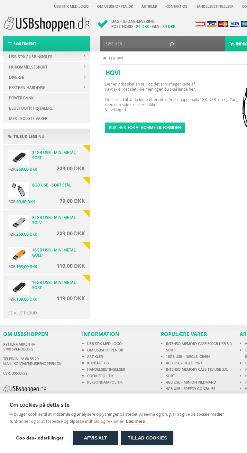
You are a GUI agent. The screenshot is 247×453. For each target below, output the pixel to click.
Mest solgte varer (28, 118)
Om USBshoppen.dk (114, 6)
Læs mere (135, 421)
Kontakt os (175, 6)
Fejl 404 (116, 58)
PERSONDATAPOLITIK (105, 382)
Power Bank (21, 97)
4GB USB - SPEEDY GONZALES (190, 388)
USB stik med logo (70, 6)
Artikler (148, 6)
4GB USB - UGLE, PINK (184, 362)
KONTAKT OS (98, 362)
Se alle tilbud (22, 312)
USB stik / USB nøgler (30, 56)
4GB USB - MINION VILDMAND (191, 382)
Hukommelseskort (28, 66)
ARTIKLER (95, 356)
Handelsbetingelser (213, 6)
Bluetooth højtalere (31, 108)
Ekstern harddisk (27, 87)
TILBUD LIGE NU (28, 136)
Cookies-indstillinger (39, 438)
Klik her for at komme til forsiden (145, 127)
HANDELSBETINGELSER (106, 369)
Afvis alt (95, 438)
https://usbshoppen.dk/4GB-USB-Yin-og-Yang (199, 99)
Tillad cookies (147, 438)
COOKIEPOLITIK (100, 375)
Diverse (16, 77)
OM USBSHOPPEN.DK (105, 350)
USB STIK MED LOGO (104, 343)
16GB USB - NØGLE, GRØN (188, 356)
